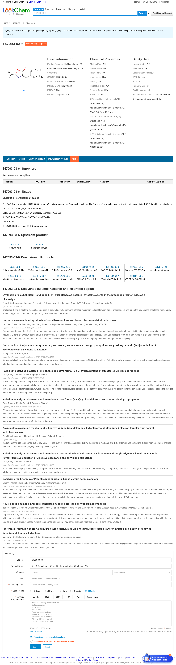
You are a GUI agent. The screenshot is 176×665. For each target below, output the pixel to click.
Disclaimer (61, 657)
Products (38, 9)
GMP (58, 597)
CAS (121, 657)
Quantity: (20, 572)
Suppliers (49, 9)
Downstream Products (58, 159)
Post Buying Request (36, 44)
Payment (15, 657)
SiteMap (72, 657)
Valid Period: (18, 591)
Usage (22, 159)
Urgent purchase (93, 597)
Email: (21, 578)
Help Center (47, 657)
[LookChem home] (16, 11)
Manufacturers (85, 657)
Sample (36, 597)
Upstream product (37, 159)
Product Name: (17, 566)
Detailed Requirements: (17, 598)
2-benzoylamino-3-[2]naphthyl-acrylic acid (22, 268)
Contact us (27, 657)
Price (79, 597)
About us (5, 657)
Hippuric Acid (15, 246)
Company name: (16, 585)
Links (37, 657)
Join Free (41, 2)
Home (137, 2)
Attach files (37, 631)
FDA (68, 597)
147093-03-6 (62, 77)
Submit (35, 647)
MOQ (47, 597)
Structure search (72, 9)
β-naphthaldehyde (39, 246)
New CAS (130, 657)
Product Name (91, 660)
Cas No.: (20, 560)
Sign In (32, 2)
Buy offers (60, 9)
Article (83, 9)
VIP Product (99, 657)
